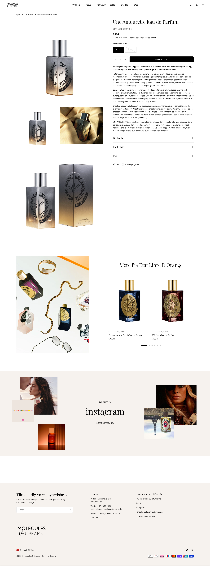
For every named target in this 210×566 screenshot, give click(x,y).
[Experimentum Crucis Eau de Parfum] (129, 301)
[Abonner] (70, 509)
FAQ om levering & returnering (148, 499)
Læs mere (95, 517)
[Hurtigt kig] (147, 278)
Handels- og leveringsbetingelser (150, 512)
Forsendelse (132, 37)
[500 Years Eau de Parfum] (173, 301)
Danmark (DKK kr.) (27, 550)
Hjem (18, 14)
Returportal (140, 507)
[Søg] (191, 5)
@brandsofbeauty (105, 423)
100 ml (132, 50)
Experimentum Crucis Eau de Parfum (125, 335)
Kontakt (139, 503)
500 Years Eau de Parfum (163, 335)
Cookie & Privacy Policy (145, 516)
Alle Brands (29, 14)
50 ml (118, 49)
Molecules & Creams (32, 556)
